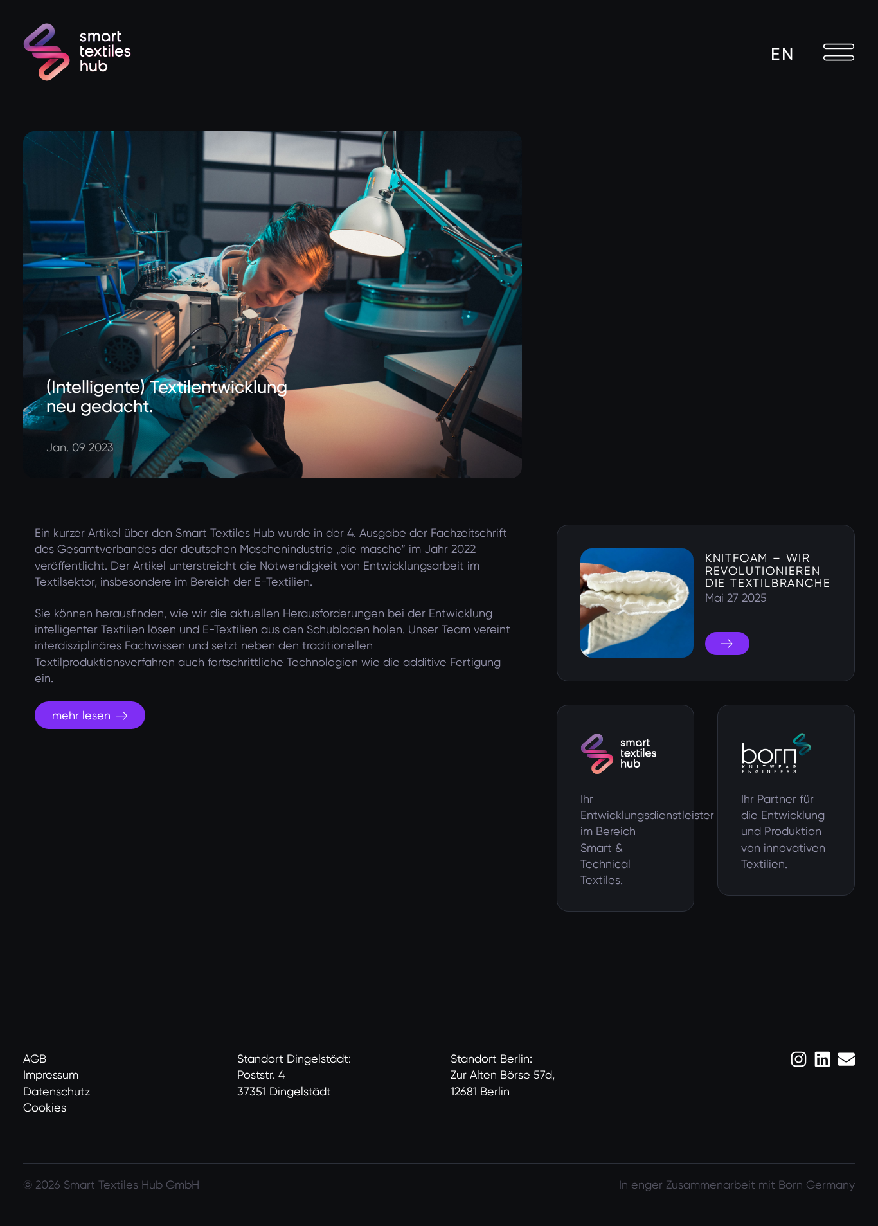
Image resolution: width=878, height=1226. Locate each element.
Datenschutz (56, 1091)
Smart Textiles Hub (224, 532)
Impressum (50, 1074)
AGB (34, 1058)
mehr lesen (81, 715)
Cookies (44, 1107)
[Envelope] (846, 1059)
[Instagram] (798, 1059)
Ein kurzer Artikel (78, 532)
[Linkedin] (822, 1059)
